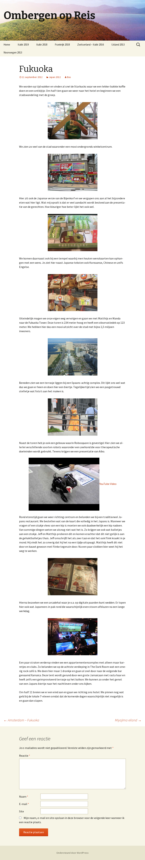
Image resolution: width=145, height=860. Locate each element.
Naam (23, 796)
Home (7, 44)
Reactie (24, 755)
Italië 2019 (23, 44)
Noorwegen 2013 (13, 52)
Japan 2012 (55, 77)
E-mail (24, 804)
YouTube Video (108, 484)
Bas (69, 77)
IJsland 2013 (118, 44)
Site (21, 811)
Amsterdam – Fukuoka (21, 720)
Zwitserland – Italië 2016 (90, 44)
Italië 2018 (41, 44)
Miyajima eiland (128, 720)
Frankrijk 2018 (62, 44)
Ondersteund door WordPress (72, 852)
